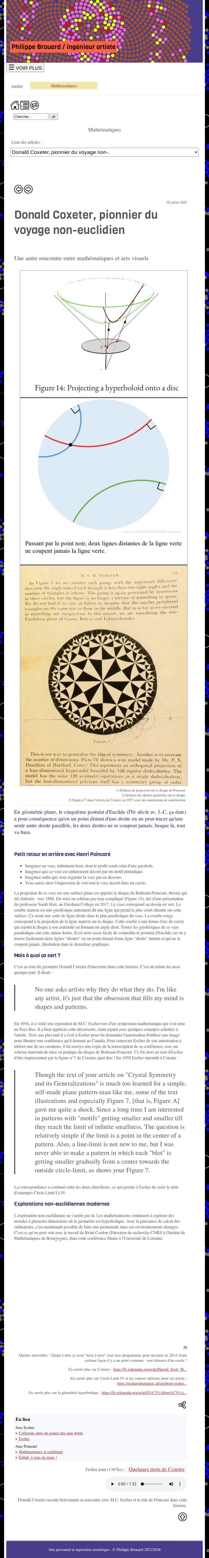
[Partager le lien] (182, 1405)
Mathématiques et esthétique (41, 1451)
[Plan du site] (24, 104)
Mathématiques (64, 85)
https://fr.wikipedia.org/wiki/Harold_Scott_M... (150, 1369)
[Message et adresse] (34, 104)
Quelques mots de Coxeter (157, 1469)
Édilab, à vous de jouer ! (38, 1457)
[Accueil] (15, 104)
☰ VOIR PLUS (25, 67)
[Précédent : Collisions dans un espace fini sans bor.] (18, 189)
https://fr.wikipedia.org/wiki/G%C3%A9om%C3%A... (144, 1392)
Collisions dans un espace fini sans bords (51, 1432)
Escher (24, 1438)
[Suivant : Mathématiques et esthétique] (28, 189)
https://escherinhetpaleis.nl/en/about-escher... (152, 1383)
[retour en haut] (182, 1517)
